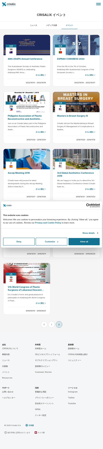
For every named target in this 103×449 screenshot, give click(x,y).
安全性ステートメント (44, 403)
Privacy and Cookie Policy (48, 222)
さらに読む (40, 75)
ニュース (33, 25)
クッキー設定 (40, 415)
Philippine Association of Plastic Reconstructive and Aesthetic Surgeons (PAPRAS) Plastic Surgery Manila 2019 (27, 117)
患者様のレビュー (42, 366)
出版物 (5, 366)
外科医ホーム (40, 348)
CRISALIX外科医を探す (78, 354)
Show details (88, 233)
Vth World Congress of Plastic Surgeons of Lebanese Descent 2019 (25, 289)
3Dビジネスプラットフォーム (47, 354)
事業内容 (6, 354)
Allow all (84, 241)
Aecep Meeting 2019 (19, 173)
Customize (50, 241)
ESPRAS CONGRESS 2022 (70, 58)
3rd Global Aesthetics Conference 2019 (75, 174)
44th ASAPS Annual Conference (25, 58)
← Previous (44, 324)
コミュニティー (74, 360)
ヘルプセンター (8, 397)
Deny (18, 241)
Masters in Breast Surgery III (72, 115)
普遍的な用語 (40, 392)
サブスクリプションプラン (46, 360)
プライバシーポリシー (44, 397)
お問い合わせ (7, 392)
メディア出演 (51, 25)
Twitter (71, 397)
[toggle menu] (98, 4)
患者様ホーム (73, 348)
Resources (7, 378)
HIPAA (37, 409)
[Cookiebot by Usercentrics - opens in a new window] (88, 205)
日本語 (31, 425)
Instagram (73, 392)
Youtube (72, 403)
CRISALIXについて (10, 348)
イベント (69, 25)
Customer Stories (43, 372)
